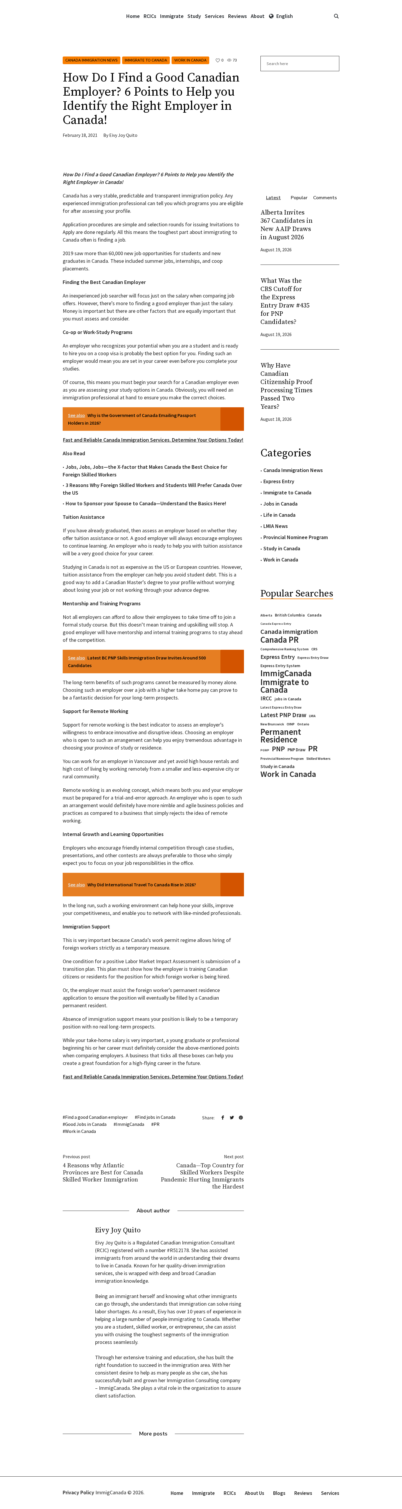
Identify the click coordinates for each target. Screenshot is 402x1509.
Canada (314, 615)
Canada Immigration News (91, 60)
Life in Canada (279, 514)
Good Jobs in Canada (86, 1124)
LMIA (312, 716)
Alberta (266, 615)
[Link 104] (299, 129)
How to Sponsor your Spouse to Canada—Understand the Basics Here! (146, 503)
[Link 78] (107, 157)
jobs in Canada (288, 699)
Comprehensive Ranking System (284, 649)
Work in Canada (190, 60)
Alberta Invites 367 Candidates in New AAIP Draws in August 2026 (286, 225)
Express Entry (278, 481)
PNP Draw (296, 749)
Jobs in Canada (280, 503)
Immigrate (203, 1493)
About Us (254, 1493)
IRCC (266, 698)
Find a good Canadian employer (96, 1117)
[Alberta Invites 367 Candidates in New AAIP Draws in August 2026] (327, 230)
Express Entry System (280, 665)
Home (177, 1493)
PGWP (264, 750)
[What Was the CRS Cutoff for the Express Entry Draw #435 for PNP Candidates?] (327, 306)
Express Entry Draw (313, 657)
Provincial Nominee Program (295, 537)
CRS (314, 649)
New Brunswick (272, 724)
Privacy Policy (78, 1492)
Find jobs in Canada (156, 1117)
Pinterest (241, 1117)
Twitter (232, 1117)
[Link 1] (336, 16)
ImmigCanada (130, 1124)
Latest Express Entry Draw (281, 707)
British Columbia (290, 615)
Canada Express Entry (275, 624)
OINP (291, 724)
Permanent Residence (280, 735)
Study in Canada (281, 548)
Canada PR (279, 640)
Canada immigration (289, 631)
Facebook (223, 1117)
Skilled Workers (318, 758)
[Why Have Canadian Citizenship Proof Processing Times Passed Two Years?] (327, 391)
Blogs (279, 1493)
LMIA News (275, 526)
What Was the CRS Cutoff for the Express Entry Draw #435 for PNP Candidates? (285, 301)
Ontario (303, 724)
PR (157, 1124)
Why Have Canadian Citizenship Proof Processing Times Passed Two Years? (286, 386)
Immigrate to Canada (146, 60)
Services (330, 1493)
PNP (278, 749)
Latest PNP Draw (283, 715)
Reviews (303, 1493)
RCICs (230, 1493)
